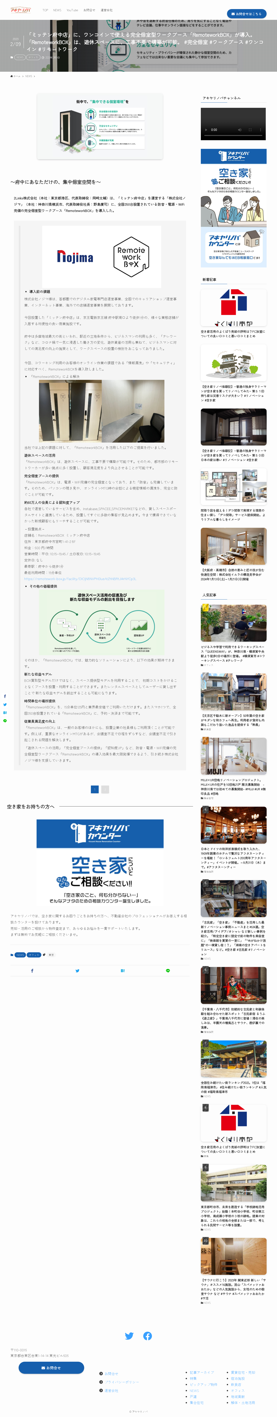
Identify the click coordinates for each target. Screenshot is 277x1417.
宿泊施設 (238, 1378)
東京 (51, 955)
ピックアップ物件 (203, 1384)
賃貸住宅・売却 (243, 1372)
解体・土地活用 (243, 1402)
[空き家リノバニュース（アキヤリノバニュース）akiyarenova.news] (20, 9)
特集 (193, 1378)
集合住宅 (197, 1402)
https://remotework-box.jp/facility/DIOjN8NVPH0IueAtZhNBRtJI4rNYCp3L (80, 578)
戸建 (193, 1396)
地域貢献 (238, 1396)
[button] (32, 970)
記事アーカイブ (202, 1372)
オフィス (33, 57)
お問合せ (111, 1373)
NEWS (20, 57)
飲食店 (236, 1384)
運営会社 (111, 1390)
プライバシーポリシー (122, 1382)
